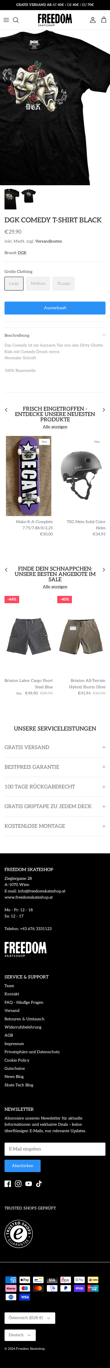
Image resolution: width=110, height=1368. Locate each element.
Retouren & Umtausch (25, 1019)
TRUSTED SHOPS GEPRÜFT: (30, 1208)
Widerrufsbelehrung (23, 1027)
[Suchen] (18, 20)
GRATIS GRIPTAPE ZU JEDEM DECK (48, 807)
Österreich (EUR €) (26, 1317)
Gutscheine (15, 1068)
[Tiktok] (39, 1184)
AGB (9, 1035)
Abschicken (22, 1165)
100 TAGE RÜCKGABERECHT (40, 787)
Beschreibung (17, 335)
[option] (55, 107)
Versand (12, 1010)
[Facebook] (8, 1184)
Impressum (14, 1043)
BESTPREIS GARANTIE (32, 767)
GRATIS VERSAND (27, 747)
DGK (22, 252)
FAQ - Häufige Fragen (24, 1002)
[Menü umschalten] (6, 20)
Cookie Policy (17, 1060)
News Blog (14, 1076)
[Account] (91, 20)
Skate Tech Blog (19, 1085)
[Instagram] (18, 1184)
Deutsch (16, 1335)
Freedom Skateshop (30, 1349)
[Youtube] (28, 1184)
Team (9, 985)
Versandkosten (48, 241)
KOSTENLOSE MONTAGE (35, 826)
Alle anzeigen (55, 426)
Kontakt (12, 994)
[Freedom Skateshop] (55, 20)
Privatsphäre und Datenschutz (32, 1052)
